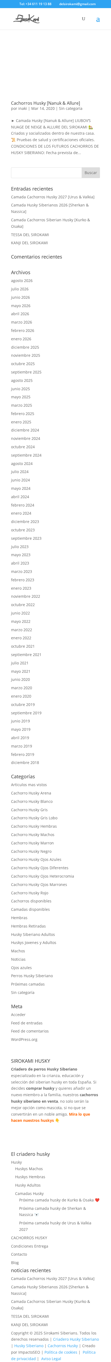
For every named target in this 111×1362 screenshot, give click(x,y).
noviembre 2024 (25, 438)
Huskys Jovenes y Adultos (33, 942)
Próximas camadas (28, 984)
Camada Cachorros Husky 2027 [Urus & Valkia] (53, 196)
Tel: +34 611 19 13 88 (35, 4)
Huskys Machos (29, 1168)
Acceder (18, 1014)
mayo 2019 (20, 729)
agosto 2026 (22, 280)
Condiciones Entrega (29, 1246)
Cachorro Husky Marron (32, 842)
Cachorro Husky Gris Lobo (34, 817)
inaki (22, 108)
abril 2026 (20, 313)
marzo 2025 (21, 405)
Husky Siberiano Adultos (33, 934)
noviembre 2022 (25, 596)
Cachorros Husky (63, 1345)
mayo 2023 (20, 554)
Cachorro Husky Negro (31, 851)
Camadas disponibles (30, 909)
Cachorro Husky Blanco (32, 801)
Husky (16, 1162)
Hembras (19, 917)
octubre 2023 (23, 529)
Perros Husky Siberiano (32, 975)
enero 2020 (21, 696)
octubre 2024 (23, 446)
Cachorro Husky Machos (32, 834)
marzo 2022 (21, 629)
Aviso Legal (51, 1358)
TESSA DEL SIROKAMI (30, 234)
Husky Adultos (28, 1185)
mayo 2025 (20, 396)
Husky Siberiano (28, 1345)
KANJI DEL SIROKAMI (29, 242)
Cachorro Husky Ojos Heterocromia (42, 876)
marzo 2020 (21, 687)
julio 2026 (20, 288)
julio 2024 (20, 471)
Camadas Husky (29, 1193)
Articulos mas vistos (29, 784)
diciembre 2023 (25, 521)
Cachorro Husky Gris (29, 809)
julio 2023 (20, 546)
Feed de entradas (27, 1022)
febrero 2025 (22, 413)
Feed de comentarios (30, 1031)
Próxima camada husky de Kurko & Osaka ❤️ (59, 1200)
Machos (18, 950)
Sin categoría (70, 108)
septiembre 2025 (26, 372)
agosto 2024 (22, 463)
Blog (15, 1262)
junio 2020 (20, 679)
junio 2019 (20, 721)
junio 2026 (20, 297)
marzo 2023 (21, 571)
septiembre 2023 (26, 538)
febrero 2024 (22, 505)
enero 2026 (21, 338)
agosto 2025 (22, 380)
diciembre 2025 (25, 347)
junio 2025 (20, 388)
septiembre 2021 (26, 654)
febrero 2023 (22, 579)
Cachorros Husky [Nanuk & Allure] (45, 103)
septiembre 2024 (26, 455)
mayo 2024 (20, 488)
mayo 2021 (20, 671)
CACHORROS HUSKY (29, 1237)
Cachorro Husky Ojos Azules (36, 859)
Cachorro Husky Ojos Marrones (39, 884)
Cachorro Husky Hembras (34, 826)
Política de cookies (60, 1352)
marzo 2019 (21, 746)
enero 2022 (21, 637)
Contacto (19, 1254)
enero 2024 (21, 513)
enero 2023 (21, 588)
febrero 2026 (22, 330)
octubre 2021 (23, 646)
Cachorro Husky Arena (31, 793)
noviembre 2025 (25, 355)
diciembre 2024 (25, 430)
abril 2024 (20, 496)
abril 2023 (20, 563)
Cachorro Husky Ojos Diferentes (39, 867)
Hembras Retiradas (28, 926)
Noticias (18, 959)
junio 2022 (20, 613)
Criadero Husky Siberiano (76, 1339)
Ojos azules (21, 967)
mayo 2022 (20, 621)
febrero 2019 (22, 754)
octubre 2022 (23, 604)
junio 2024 (20, 480)
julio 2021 (20, 662)
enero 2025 (21, 421)
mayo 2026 (20, 305)
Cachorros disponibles (31, 901)
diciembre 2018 (25, 762)
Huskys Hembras (30, 1176)
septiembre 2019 (26, 712)
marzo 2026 (21, 322)
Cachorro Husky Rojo (29, 892)
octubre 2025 (23, 363)
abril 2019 (20, 737)
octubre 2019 (23, 704)
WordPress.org (24, 1039)
